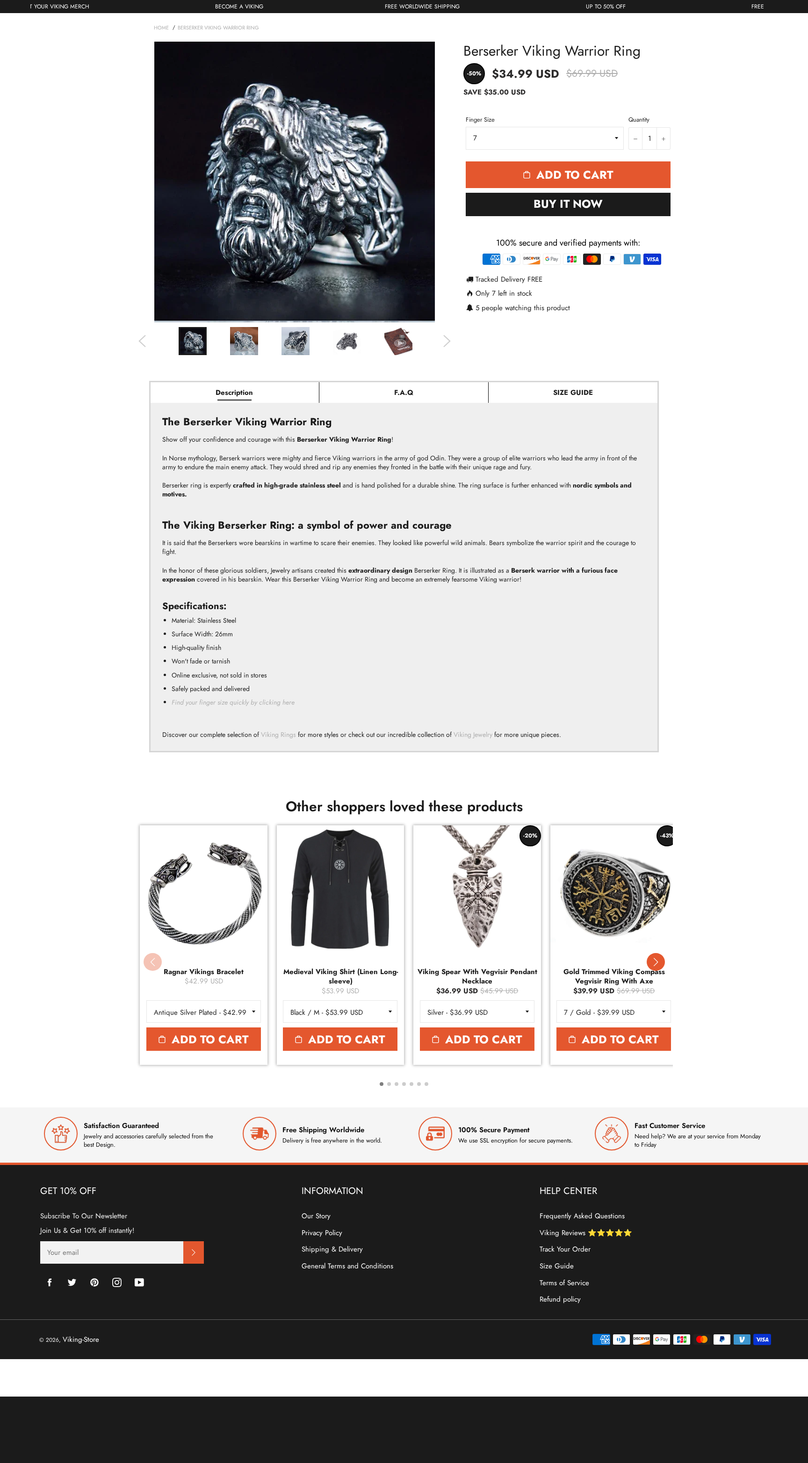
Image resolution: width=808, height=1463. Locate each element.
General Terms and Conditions (347, 1266)
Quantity (638, 120)
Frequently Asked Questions (582, 1216)
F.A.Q (403, 392)
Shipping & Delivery (332, 1249)
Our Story (316, 1216)
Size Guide (557, 1266)
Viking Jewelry (473, 734)
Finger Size (480, 120)
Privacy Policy (322, 1233)
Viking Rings (278, 734)
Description (234, 392)
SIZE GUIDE (573, 392)
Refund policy (560, 1299)
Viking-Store (81, 1339)
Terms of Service (564, 1283)
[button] (655, 962)
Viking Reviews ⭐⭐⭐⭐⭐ (586, 1233)
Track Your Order (565, 1249)
